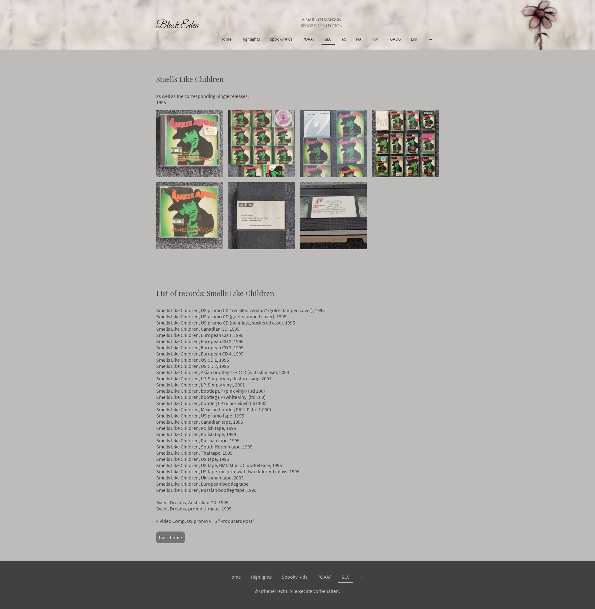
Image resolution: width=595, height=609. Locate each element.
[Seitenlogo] (177, 37)
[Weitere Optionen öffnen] (430, 39)
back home (170, 537)
